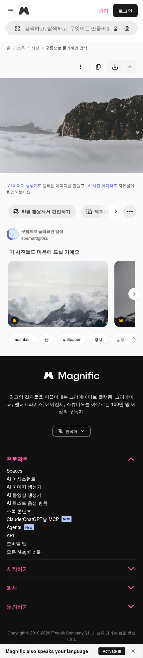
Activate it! (112, 651)
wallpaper (71, 339)
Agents (20, 527)
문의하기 (17, 606)
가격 (103, 10)
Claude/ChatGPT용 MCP (38, 519)
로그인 (125, 10)
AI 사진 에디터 (100, 185)
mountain (22, 339)
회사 (12, 587)
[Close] (133, 651)
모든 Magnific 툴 (24, 551)
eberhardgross (34, 238)
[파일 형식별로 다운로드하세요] (129, 66)
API (10, 535)
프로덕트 (17, 459)
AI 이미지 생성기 (23, 185)
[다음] (116, 211)
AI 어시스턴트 (21, 478)
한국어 (71, 431)
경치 (98, 339)
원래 (38, 88)
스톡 (21, 47)
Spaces (14, 470)
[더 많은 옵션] (80, 66)
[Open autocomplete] (15, 28)
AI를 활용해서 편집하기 (46, 211)
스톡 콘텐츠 (19, 511)
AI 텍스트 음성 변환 (27, 502)
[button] (71, 431)
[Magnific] (71, 377)
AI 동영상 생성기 (24, 495)
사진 (35, 47)
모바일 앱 (17, 543)
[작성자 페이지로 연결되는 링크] (13, 234)
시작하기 (17, 568)
